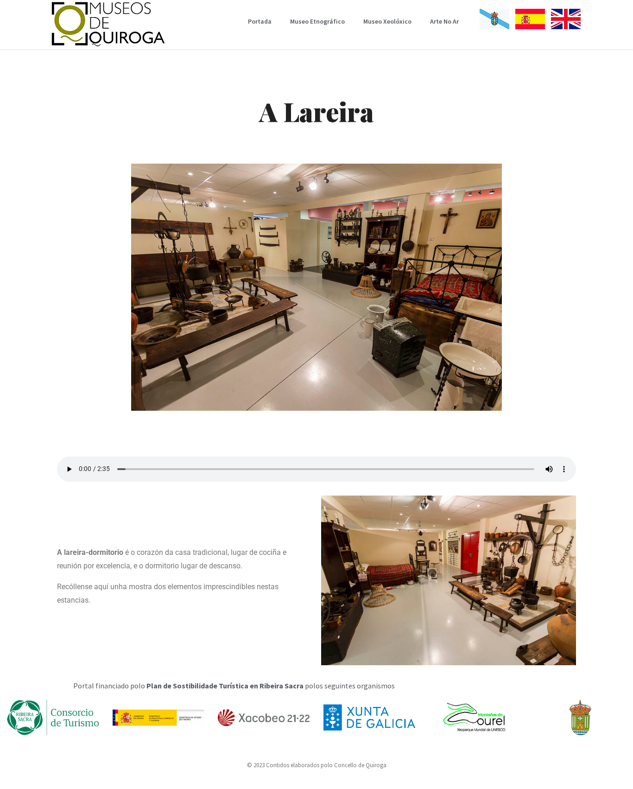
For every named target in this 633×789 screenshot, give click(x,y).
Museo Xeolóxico (387, 21)
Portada (260, 21)
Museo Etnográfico (317, 21)
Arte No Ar (444, 21)
